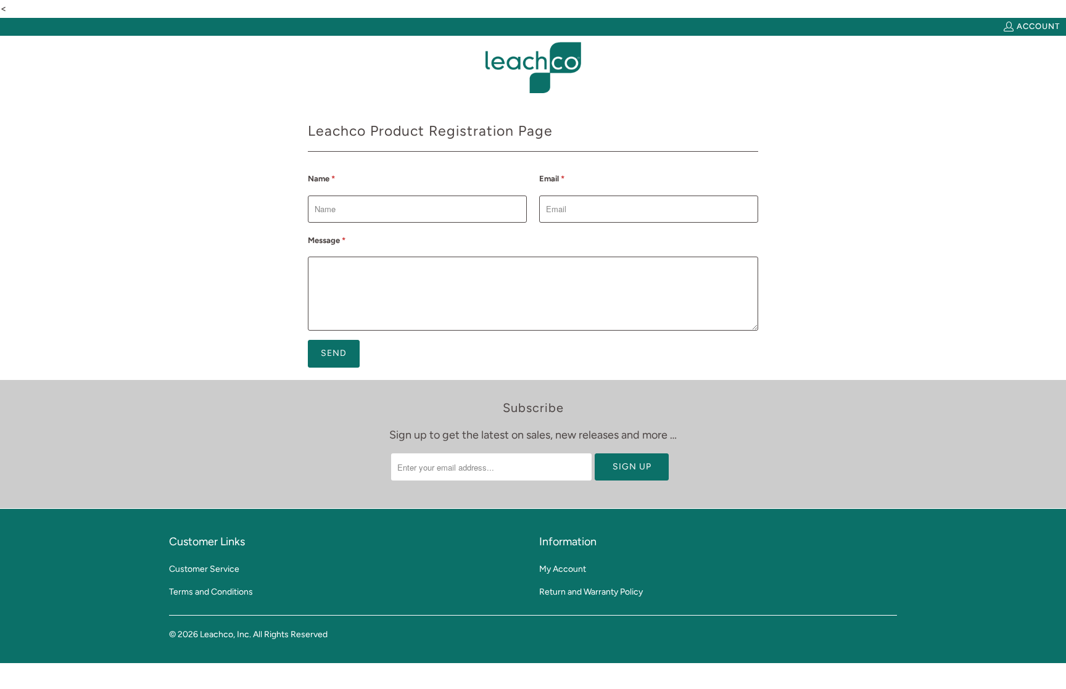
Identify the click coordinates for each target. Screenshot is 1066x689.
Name (321, 178)
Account (1038, 26)
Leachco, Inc (224, 634)
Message (326, 240)
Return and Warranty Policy (591, 592)
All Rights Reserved (290, 634)
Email (551, 178)
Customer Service (204, 569)
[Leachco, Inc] (533, 68)
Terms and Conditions (211, 592)
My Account (562, 569)
